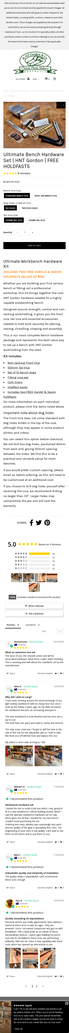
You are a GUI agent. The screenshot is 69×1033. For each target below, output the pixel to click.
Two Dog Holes (30, 208)
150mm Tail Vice (37, 220)
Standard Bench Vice (17, 196)
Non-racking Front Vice (24, 363)
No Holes (10, 208)
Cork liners (15, 382)
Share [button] (12, 673)
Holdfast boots (18, 387)
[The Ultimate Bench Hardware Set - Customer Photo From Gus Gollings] (40, 577)
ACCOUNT (21, 79)
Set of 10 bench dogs (22, 372)
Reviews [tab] (11, 624)
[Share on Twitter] (39, 523)
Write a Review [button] (36, 605)
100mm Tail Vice (14, 220)
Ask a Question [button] (36, 613)
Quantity (7, 232)
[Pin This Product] (47, 523)
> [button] (43, 986)
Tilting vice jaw (18, 377)
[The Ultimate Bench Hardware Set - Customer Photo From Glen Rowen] (16, 577)
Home (6, 91)
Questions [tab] (31, 624)
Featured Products (20, 91)
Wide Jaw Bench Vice (46, 196)
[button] (57, 673)
